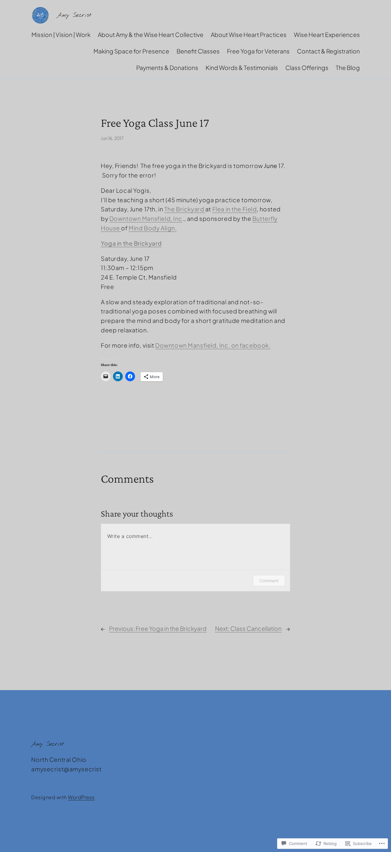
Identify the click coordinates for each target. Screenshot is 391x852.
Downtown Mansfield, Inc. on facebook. (212, 345)
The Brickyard (184, 209)
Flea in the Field (234, 209)
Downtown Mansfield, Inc (145, 218)
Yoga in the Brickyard (131, 243)
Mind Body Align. (153, 228)
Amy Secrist (74, 15)
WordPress (81, 797)
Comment (269, 580)
